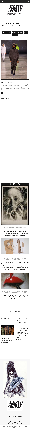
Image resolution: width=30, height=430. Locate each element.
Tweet (22, 259)
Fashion (21, 256)
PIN (26, 32)
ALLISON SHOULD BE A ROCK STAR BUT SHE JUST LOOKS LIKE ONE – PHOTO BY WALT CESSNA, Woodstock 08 (22, 333)
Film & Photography (14, 227)
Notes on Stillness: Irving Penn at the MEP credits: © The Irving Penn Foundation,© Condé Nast (15, 297)
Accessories (4, 256)
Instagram (23, 227)
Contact (20, 416)
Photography (11, 228)
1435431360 (5, 318)
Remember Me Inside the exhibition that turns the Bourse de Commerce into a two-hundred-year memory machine (15, 233)
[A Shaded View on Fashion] (15, 10)
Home (9, 416)
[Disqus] (15, 122)
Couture (11, 256)
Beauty (4, 291)
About (14, 416)
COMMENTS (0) (7, 32)
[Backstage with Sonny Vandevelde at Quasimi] (7, 330)
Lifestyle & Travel (22, 258)
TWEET (20, 32)
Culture (6, 227)
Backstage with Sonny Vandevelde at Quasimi (6, 340)
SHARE (14, 32)
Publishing (19, 228)
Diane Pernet (19, 29)
